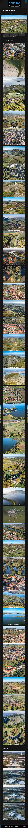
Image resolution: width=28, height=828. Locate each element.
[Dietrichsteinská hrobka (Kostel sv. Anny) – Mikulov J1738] (14, 582)
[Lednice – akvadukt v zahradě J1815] (14, 274)
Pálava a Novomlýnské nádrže (8, 13)
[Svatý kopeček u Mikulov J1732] (14, 188)
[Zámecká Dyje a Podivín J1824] (14, 119)
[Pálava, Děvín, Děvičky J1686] (14, 359)
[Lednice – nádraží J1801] (14, 171)
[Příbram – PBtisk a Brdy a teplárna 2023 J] (14, 759)
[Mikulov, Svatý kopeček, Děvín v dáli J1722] (14, 291)
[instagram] (24, 826)
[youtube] (25, 826)
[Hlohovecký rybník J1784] (14, 68)
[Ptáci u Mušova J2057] (14, 514)
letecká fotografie (14, 35)
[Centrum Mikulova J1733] (14, 651)
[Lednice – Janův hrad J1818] (14, 479)
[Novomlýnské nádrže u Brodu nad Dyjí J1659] (14, 411)
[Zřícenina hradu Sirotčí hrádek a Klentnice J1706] (14, 102)
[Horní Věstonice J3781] (14, 222)
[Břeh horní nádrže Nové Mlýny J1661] (14, 445)
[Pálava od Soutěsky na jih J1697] (14, 308)
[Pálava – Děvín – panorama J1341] (14, 719)
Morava (5, 36)
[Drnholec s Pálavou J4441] (14, 205)
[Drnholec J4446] (14, 256)
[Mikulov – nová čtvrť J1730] (14, 394)
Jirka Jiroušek (6, 35)
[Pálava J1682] (14, 376)
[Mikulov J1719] (14, 325)
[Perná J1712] (14, 702)
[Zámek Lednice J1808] (14, 668)
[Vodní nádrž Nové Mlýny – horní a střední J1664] (14, 616)
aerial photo (8, 33)
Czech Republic (16, 33)
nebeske (9, 36)
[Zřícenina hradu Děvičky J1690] (14, 599)
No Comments (19, 13)
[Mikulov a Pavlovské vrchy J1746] (14, 685)
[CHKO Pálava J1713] (14, 342)
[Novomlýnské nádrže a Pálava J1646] (14, 496)
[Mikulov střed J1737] (14, 136)
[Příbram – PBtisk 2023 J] (14, 776)
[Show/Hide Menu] (1, 1)
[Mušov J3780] (14, 85)
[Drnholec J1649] (14, 548)
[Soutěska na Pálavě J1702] (14, 239)
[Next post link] (25, 14)
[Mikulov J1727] (14, 634)
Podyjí (14, 36)
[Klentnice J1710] (14, 462)
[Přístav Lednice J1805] (14, 736)
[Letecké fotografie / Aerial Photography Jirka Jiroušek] (14, 3)
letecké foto (21, 35)
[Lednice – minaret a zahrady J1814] (14, 565)
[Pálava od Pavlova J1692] (14, 154)
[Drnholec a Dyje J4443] (14, 531)
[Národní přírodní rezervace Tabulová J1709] (14, 428)
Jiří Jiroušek (22, 33)
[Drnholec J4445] (14, 51)
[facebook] (23, 826)
